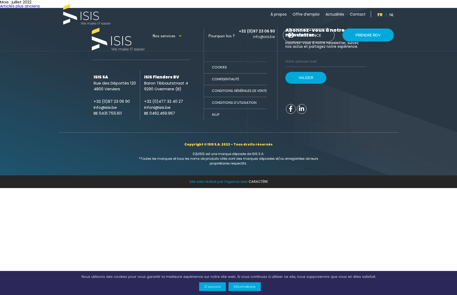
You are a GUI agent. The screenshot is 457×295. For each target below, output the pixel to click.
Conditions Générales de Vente (239, 90)
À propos (279, 14)
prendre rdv (368, 35)
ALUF (216, 114)
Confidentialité (225, 79)
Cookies (219, 67)
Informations (244, 286)
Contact (357, 14)
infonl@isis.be (157, 107)
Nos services (164, 35)
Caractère (258, 181)
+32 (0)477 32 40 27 (163, 101)
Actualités (335, 14)
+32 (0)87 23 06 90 (257, 31)
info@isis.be (264, 36)
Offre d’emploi (306, 14)
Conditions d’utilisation (234, 102)
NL (392, 15)
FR (380, 15)
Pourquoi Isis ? (223, 35)
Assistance (309, 35)
